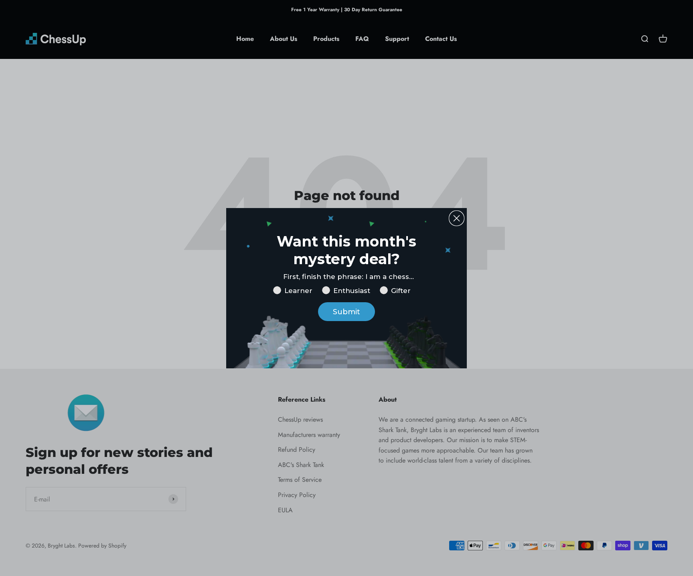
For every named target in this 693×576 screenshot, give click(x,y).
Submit (346, 311)
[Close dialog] (457, 218)
